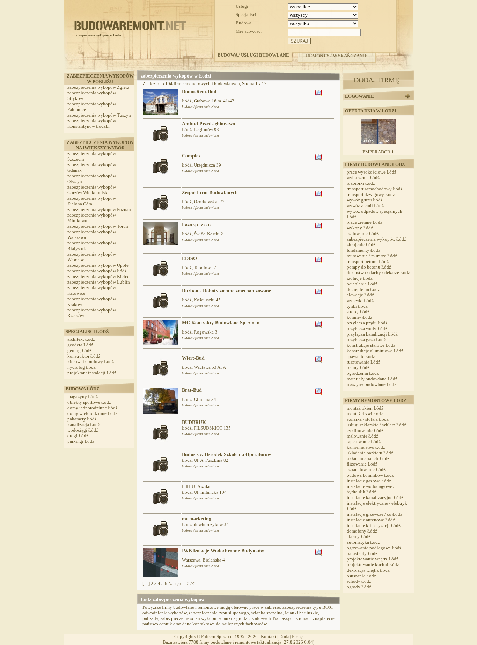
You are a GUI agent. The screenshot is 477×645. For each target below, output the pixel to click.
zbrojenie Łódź (361, 244)
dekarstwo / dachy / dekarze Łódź (378, 272)
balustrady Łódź (362, 553)
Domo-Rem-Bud (199, 91)
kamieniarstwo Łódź (366, 447)
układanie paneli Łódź (368, 458)
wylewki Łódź (360, 300)
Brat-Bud (192, 390)
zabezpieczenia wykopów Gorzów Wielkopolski (91, 189)
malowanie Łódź (362, 436)
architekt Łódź (81, 339)
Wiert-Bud (193, 358)
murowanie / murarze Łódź (372, 255)
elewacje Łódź (360, 295)
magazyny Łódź (82, 396)
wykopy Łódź (360, 227)
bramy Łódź (358, 367)
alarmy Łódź (358, 536)
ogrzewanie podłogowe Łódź (374, 547)
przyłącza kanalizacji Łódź (372, 334)
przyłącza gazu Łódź (366, 339)
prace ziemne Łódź (364, 222)
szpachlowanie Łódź (366, 469)
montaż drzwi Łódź (365, 413)
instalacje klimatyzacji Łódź (374, 525)
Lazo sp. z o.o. (197, 224)
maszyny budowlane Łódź (371, 384)
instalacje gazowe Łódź (369, 480)
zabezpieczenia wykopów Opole (98, 265)
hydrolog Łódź (81, 367)
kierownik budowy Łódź (90, 361)
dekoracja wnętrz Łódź (368, 570)
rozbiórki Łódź (361, 183)
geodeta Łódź (80, 344)
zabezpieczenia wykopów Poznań (99, 209)
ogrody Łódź (359, 586)
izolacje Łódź (360, 278)
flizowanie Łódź (362, 464)
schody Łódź (359, 581)
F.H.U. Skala (196, 486)
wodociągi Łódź (82, 430)
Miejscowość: (249, 31)
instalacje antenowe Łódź (371, 519)
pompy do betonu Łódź (369, 267)
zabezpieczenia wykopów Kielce (98, 276)
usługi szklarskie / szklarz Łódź (376, 424)
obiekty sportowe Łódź (89, 402)
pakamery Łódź (82, 419)
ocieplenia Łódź (362, 283)
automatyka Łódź (363, 542)
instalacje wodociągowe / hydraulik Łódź (371, 489)
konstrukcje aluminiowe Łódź (375, 350)
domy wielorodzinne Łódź (92, 413)
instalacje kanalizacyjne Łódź (375, 497)
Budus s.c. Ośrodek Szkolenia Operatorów (226, 454)
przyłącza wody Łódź (367, 328)
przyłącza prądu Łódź (367, 322)
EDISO (189, 258)
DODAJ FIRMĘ (376, 80)
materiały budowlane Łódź (372, 378)
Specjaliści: (247, 14)
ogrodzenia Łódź (363, 373)
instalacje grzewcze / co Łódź (374, 514)
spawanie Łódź (361, 356)
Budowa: (244, 22)
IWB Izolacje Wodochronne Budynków (223, 551)
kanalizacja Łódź (83, 424)
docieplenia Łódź (363, 289)
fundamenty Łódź (363, 250)
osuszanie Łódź (361, 575)
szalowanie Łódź (363, 233)
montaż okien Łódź (365, 408)
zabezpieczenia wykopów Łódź (97, 270)
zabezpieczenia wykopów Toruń (97, 226)
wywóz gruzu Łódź (365, 200)
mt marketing (196, 518)
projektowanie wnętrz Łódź (372, 559)
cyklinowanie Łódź (365, 430)
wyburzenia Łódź (363, 177)
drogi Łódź (77, 435)
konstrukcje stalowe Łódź (371, 345)
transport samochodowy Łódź (375, 188)
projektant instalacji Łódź (91, 372)
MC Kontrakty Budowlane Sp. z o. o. (221, 322)
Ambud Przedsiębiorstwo (208, 123)
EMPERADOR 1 (378, 151)
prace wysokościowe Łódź (371, 172)
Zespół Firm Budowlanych (210, 192)
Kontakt (268, 636)
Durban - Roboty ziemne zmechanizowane (226, 290)
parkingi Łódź (80, 441)
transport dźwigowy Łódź (371, 194)
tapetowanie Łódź (364, 441)
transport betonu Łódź (368, 261)
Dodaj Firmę (291, 636)
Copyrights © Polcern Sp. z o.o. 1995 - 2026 (216, 636)
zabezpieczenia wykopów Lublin (98, 282)
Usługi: (243, 6)
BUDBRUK (194, 422)
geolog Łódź (79, 350)
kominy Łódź (359, 317)
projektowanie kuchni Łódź (373, 564)
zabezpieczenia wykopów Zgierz (98, 87)
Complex (191, 156)
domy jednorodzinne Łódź (92, 407)
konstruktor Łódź (83, 356)
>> (192, 583)
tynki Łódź (357, 306)
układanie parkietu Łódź (370, 452)
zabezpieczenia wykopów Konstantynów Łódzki (91, 123)
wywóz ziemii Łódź (365, 205)
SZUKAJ (299, 41)
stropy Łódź (358, 311)
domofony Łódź (362, 531)
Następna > (178, 583)
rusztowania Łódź (363, 362)
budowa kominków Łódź (370, 475)
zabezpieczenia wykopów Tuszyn (99, 115)
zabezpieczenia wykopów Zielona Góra (91, 201)
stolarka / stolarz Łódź (368, 419)
